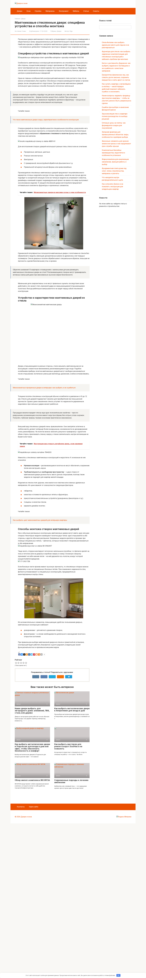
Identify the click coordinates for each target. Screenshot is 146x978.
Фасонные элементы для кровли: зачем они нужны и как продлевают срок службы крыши (116, 143)
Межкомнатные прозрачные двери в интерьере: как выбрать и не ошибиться (44, 388)
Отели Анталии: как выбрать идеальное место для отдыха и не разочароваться (115, 45)
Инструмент (64, 11)
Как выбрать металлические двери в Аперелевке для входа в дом (72, 709)
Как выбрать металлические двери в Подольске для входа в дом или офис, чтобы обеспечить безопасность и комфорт (32, 747)
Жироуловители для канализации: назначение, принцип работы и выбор (115, 161)
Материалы (50, 11)
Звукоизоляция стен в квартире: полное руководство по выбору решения (115, 116)
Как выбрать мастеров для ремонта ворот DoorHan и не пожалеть (68, 746)
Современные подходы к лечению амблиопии (71, 781)
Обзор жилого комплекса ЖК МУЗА (32, 780)
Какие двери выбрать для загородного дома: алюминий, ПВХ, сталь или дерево (32, 710)
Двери (19, 11)
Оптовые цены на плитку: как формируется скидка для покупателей (114, 125)
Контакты (21, 807)
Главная (17, 18)
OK (118, 975)
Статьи (86, 11)
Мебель (76, 11)
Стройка (38, 11)
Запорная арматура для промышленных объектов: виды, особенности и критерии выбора (115, 134)
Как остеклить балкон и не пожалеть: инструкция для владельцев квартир (112, 186)
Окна (28, 11)
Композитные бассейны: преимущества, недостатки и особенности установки (113, 152)
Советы (96, 11)
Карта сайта (33, 807)
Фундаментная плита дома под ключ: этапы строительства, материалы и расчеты (114, 171)
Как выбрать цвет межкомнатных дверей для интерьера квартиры (40, 520)
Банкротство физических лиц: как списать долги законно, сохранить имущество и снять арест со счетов (116, 77)
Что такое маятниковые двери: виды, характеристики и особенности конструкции (46, 120)
